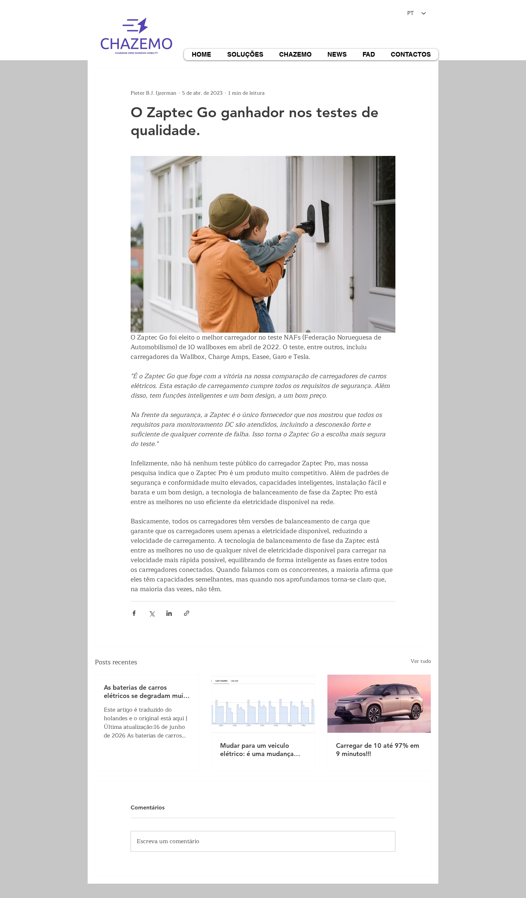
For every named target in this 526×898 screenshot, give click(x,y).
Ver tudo (421, 661)
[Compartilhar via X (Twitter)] (151, 613)
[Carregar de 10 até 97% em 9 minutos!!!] (379, 704)
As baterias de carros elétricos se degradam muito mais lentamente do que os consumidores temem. (147, 691)
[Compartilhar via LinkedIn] (169, 613)
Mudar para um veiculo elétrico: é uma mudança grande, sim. (257, 749)
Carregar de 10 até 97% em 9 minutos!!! (377, 749)
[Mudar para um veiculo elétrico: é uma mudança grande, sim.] (263, 704)
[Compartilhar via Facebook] (134, 613)
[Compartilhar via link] (186, 613)
